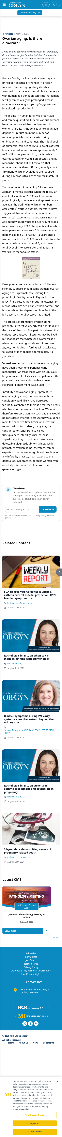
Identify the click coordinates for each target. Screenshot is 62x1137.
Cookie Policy (25, 1109)
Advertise (31, 953)
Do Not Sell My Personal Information (31, 970)
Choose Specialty (28, 12)
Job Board (31, 960)
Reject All (34, 1123)
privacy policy (10, 518)
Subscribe (46, 509)
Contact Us (31, 956)
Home (11, 1042)
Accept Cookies (34, 1131)
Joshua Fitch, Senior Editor (20, 603)
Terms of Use (31, 963)
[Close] (57, 1081)
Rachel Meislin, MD (16, 663)
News (35, 1042)
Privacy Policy (31, 967)
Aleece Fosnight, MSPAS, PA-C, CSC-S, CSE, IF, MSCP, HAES (30, 731)
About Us (23, 1042)
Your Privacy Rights (31, 974)
